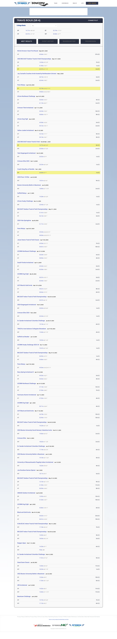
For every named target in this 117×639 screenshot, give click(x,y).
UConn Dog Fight (22, 119)
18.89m (41, 188)
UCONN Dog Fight (23, 274)
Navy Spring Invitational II (25, 372)
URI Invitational (22, 585)
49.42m (41, 266)
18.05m (41, 538)
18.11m (41, 473)
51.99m (41, 65)
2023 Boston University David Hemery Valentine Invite (34, 430)
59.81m (41, 246)
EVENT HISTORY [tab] (48, 41)
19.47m (41, 348)
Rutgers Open (21, 543)
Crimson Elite (21, 438)
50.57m (41, 277)
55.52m (41, 379)
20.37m (41, 300)
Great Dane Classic (23, 562)
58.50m (41, 235)
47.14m (41, 387)
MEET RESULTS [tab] (26, 41)
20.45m (41, 204)
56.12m (41, 216)
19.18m (41, 457)
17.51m (41, 558)
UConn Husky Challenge (25, 201)
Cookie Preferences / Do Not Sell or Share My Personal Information (83, 616)
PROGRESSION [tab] (90, 41)
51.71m (41, 224)
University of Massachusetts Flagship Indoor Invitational (35, 462)
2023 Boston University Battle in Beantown (30, 454)
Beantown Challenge (24, 596)
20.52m (41, 156)
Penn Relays (21, 85)
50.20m (41, 254)
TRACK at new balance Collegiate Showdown (31, 329)
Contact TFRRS (63, 616)
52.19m (55, 30)
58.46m (41, 292)
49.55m (41, 375)
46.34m (41, 111)
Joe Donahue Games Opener (26, 470)
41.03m (41, 500)
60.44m (41, 80)
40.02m (41, 515)
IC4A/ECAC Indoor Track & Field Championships (32, 523)
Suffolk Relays (22, 193)
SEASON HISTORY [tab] (69, 41)
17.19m (41, 449)
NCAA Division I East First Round (27, 51)
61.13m (41, 103)
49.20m (41, 232)
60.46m (41, 281)
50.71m (41, 406)
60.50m (41, 269)
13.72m (41, 600)
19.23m (41, 425)
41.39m (41, 485)
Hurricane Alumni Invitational (26, 395)
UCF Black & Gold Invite (24, 285)
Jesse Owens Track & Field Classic (28, 240)
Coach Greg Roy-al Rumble (25, 169)
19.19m (41, 324)
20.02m (41, 308)
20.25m (41, 164)
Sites (46, 616)
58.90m (41, 258)
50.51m (41, 519)
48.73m (41, 77)
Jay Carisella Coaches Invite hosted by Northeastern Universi (36, 73)
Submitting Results (53, 616)
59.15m (41, 137)
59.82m (41, 92)
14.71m (28, 30)
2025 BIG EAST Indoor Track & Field (28, 142)
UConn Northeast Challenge (26, 96)
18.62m (41, 441)
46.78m (41, 414)
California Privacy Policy (31, 616)
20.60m (55, 34)
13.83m (41, 566)
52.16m (41, 134)
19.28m (41, 196)
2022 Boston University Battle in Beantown (31, 574)
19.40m (41, 332)
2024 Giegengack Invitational (26, 304)
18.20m (41, 465)
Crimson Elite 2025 (23, 161)
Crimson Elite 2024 (23, 312)
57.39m (41, 390)
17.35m (41, 580)
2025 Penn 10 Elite (23, 177)
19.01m (41, 180)
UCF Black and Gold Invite (25, 411)
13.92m (41, 496)
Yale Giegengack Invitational (26, 153)
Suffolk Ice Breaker (23, 336)
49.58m (41, 122)
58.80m (41, 114)
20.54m (41, 316)
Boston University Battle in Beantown (29, 185)
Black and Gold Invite (24, 512)
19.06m (41, 433)
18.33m (41, 569)
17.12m (41, 603)
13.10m (41, 481)
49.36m (41, 243)
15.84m (41, 592)
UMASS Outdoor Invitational (26, 493)
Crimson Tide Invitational (25, 107)
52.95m (41, 417)
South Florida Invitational (25, 262)
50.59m (41, 488)
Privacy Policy (20, 616)
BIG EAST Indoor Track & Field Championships (32, 296)
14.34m (41, 62)
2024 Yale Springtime (24, 220)
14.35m (41, 546)
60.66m (41, 54)
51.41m (41, 212)
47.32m (41, 398)
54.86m (41, 359)
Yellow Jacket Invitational (25, 130)
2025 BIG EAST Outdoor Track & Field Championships (34, 59)
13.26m (41, 577)
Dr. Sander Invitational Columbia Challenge (31, 320)
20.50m (41, 148)
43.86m (41, 508)
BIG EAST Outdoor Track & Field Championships (32, 209)
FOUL (40, 550)
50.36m (41, 100)
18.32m (41, 340)
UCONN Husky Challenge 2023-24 (28, 345)
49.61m (41, 289)
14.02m (41, 535)
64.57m (28, 34)
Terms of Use (41, 616)
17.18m (41, 527)
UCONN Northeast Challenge (26, 251)
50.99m (41, 356)
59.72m (41, 126)
